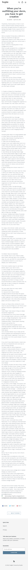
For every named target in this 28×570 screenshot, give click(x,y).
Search (5, 526)
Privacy (5, 530)
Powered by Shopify (18, 565)
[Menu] (25, 2)
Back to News (15, 513)
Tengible (11, 565)
